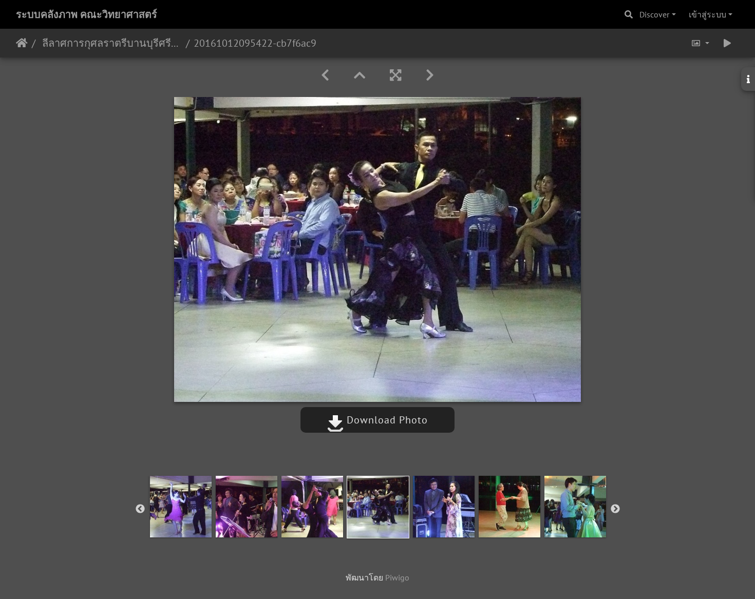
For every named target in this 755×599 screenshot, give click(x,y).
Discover (654, 14)
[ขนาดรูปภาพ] (700, 43)
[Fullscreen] (395, 75)
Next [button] (615, 509)
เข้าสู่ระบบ (707, 14)
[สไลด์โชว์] (727, 43)
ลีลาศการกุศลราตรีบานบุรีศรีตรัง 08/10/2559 (111, 43)
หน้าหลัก (22, 43)
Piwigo (397, 577)
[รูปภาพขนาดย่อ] (360, 75)
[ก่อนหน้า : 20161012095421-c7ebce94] (325, 75)
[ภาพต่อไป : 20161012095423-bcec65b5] (429, 75)
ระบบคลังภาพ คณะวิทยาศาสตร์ (86, 14)
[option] (181, 506)
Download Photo (386, 420)
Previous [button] (140, 509)
